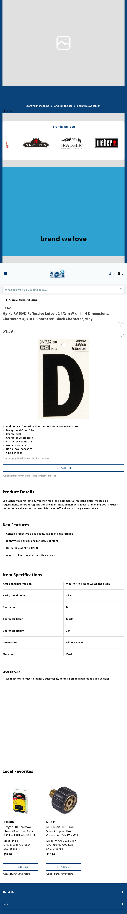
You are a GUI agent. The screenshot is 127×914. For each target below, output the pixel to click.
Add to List (66, 468)
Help (5, 904)
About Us (8, 892)
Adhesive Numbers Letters (23, 299)
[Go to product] (20, 801)
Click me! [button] (8, 111)
